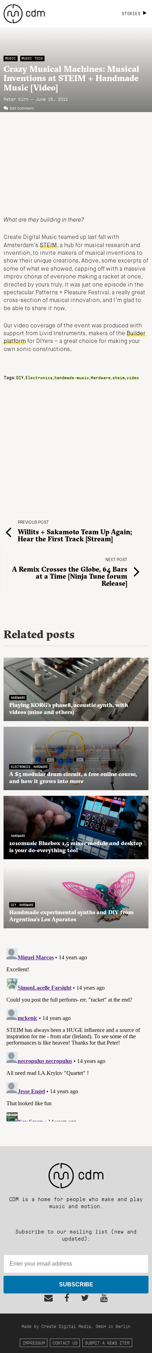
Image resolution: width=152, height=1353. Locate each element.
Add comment (22, 108)
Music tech (32, 58)
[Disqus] (76, 1033)
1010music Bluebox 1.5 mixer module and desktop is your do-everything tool (75, 847)
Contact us (65, 1343)
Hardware (101, 377)
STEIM (48, 245)
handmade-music (71, 377)
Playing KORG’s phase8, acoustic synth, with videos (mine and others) (68, 708)
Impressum (34, 1343)
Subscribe (76, 1284)
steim (118, 377)
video (133, 377)
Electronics (39, 377)
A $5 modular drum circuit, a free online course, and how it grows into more (73, 777)
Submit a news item (107, 1343)
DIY (20, 377)
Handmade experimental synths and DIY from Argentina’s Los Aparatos (71, 916)
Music (10, 58)
